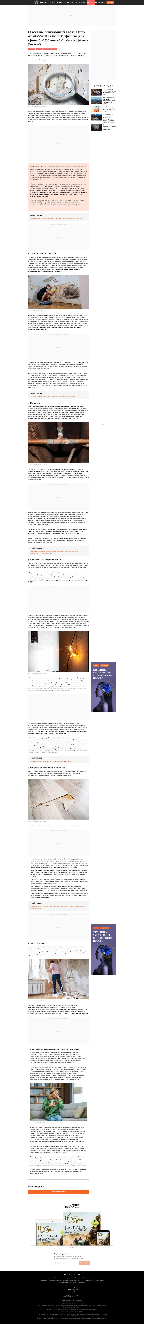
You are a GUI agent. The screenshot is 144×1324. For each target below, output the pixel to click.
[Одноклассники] (74, 1274)
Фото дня (58, 2)
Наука (97, 2)
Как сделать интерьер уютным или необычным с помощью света (50, 761)
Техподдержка (82, 1282)
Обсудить (44, 60)
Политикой (60, 1258)
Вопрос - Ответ (68, 2)
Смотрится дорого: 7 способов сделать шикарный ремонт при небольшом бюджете (56, 218)
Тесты (50, 2)
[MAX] (65, 1274)
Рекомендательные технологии (67, 1282)
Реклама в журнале (92, 1278)
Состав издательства (67, 1278)
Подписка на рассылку (61, 1254)
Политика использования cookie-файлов (93, 1280)
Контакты (56, 1278)
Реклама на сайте (80, 1278)
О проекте (49, 1278)
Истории (90, 2)
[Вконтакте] (69, 1274)
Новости (43, 2)
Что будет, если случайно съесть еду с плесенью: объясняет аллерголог (52, 396)
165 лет (110, 2)
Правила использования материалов (50, 1280)
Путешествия (81, 2)
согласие (61, 1256)
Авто (103, 2)
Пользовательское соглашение (71, 1280)
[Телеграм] (79, 1274)
